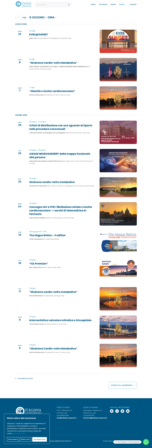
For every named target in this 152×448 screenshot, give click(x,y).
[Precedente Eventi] (15, 18)
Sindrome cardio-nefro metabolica (52, 182)
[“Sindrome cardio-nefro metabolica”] (118, 298)
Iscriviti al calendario (121, 385)
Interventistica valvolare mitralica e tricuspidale (60, 320)
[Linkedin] (122, 411)
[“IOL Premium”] (118, 270)
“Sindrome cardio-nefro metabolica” (53, 292)
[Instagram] (117, 411)
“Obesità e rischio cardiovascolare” (52, 91)
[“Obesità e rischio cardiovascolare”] (118, 98)
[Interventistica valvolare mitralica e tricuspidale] (118, 327)
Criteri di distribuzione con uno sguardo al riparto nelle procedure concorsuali (60, 127)
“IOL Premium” (38, 263)
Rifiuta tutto (25, 439)
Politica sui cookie (19, 433)
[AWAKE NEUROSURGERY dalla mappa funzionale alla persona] (118, 160)
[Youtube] (128, 411)
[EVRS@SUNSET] (118, 41)
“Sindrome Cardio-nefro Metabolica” (53, 63)
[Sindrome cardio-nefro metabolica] (118, 187)
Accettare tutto (39, 439)
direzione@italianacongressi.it (95, 418)
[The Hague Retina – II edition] (118, 242)
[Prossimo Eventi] (18, 18)
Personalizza (13, 439)
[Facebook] (111, 411)
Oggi (24, 17)
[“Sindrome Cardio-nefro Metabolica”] (118, 69)
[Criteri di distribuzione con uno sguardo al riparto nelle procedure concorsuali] (118, 132)
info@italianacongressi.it (66, 418)
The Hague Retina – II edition (47, 235)
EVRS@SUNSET (38, 34)
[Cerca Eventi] (69, 4)
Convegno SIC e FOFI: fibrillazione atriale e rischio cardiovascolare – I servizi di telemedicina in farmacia (60, 210)
